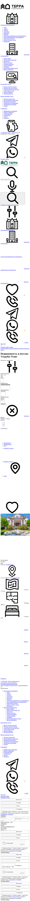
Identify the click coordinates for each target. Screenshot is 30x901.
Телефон (18, 802)
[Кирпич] (2, 398)
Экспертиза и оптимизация (11, 103)
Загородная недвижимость (8, 25)
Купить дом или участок (10, 86)
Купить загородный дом (10, 60)
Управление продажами (10, 104)
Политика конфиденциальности (9, 684)
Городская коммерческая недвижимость (15, 269)
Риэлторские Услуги (6, 84)
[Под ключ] (3, 391)
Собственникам (8, 114)
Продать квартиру (8, 93)
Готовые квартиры (8, 64)
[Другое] (2, 399)
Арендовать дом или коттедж (11, 89)
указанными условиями (7, 814)
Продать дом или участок (10, 88)
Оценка (6, 106)
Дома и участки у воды (10, 40)
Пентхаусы (6, 61)
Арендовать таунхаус (9, 38)
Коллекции (7, 41)
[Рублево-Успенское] (5, 384)
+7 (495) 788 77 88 (5, 132)
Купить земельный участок (11, 68)
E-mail (18, 806)
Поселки (6, 34)
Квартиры (6, 33)
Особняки (6, 67)
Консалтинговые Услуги (7, 96)
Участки (6, 30)
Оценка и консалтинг (9, 99)
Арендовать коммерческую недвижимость (15, 36)
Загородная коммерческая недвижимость (11, 256)
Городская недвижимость (10, 707)
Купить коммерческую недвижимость (14, 37)
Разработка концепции (10, 101)
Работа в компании (9, 112)
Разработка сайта (5, 797)
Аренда (6, 29)
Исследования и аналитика (11, 100)
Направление (7, 443)
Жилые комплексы (9, 69)
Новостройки (7, 58)
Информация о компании (10, 111)
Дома (5, 27)
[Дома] (2, 378)
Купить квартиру (8, 92)
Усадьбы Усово (9, 564)
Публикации (7, 115)
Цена (5, 445)
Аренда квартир (8, 65)
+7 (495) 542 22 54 (15, 132)
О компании (4, 108)
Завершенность (8, 444)
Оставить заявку (5, 159)
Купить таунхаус (8, 62)
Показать (3, 404)
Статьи (5, 116)
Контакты (6, 118)
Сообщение (19, 809)
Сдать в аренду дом (9, 91)
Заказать (3, 816)
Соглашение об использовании (9, 682)
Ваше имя (19, 799)
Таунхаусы (6, 31)
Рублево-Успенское (15, 578)
